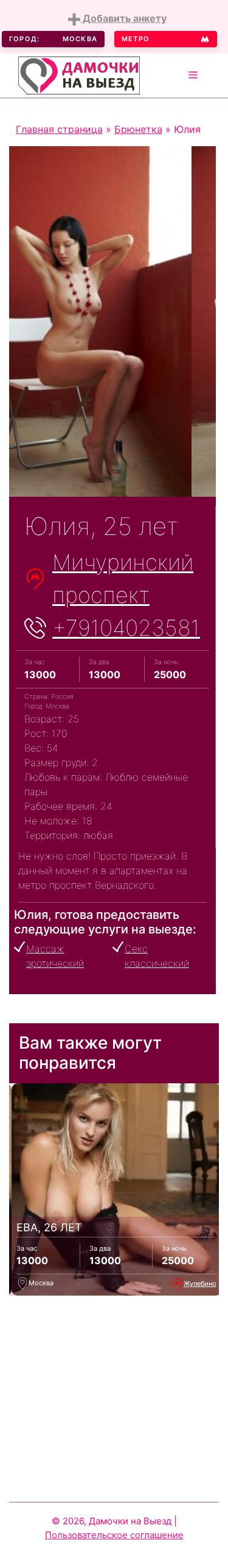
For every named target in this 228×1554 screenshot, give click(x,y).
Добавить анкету (123, 18)
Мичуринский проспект (122, 578)
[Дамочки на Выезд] (79, 74)
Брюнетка (138, 129)
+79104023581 (126, 627)
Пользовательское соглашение (114, 1535)
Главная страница (59, 129)
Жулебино (200, 1283)
